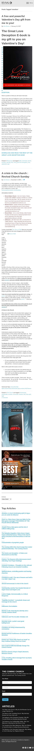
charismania (8, 388)
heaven (21, 394)
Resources (9, 160)
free (12, 162)
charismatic (14, 388)
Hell (26, 388)
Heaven (29, 388)
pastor (3, 296)
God (15, 162)
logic (19, 388)
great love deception (22, 162)
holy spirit (28, 394)
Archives (4, 497)
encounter (13, 386)
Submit (5, 699)
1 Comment (5, 397)
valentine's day (5, 164)
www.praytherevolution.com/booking (11, 190)
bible (20, 160)
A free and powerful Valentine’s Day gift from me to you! (16, 19)
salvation (7, 280)
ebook (29, 160)
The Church (10, 392)
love (29, 162)
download (24, 160)
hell (24, 394)
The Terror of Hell (16, 229)
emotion (4, 162)
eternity (8, 162)
